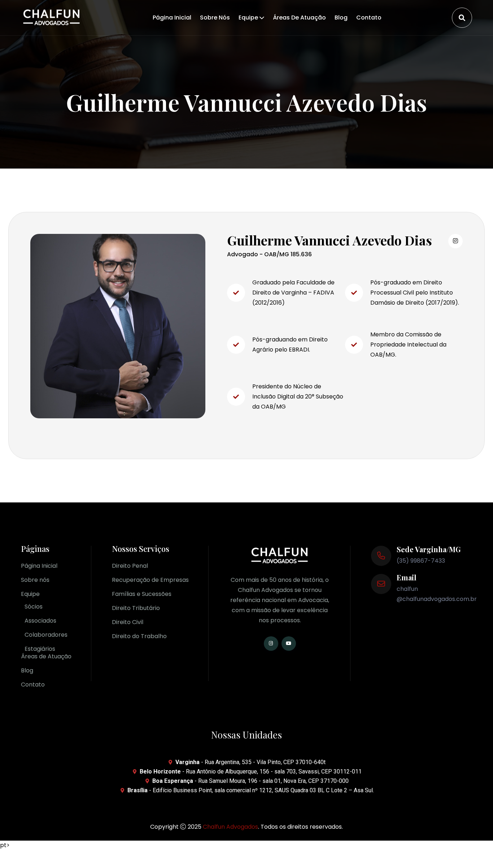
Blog (341, 17)
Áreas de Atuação (299, 17)
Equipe (248, 17)
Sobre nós (215, 17)
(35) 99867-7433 (421, 561)
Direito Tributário (136, 608)
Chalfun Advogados (230, 827)
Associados (40, 620)
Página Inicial (172, 17)
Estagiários (40, 649)
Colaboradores (46, 634)
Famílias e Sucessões (141, 594)
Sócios (34, 606)
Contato (368, 17)
